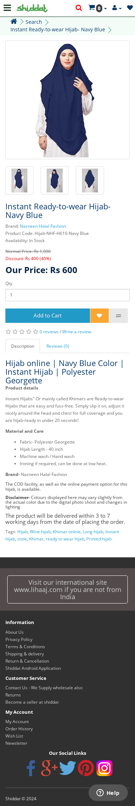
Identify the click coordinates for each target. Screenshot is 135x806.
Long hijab (93, 532)
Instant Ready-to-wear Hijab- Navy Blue (57, 29)
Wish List (14, 736)
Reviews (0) (57, 346)
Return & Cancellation (27, 661)
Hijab (22, 532)
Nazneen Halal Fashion (43, 226)
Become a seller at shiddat (32, 702)
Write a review (76, 332)
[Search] (79, 8)
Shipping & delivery (24, 654)
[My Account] (117, 8)
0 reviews (49, 332)
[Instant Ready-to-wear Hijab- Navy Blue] (67, 99)
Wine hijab (40, 532)
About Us (14, 632)
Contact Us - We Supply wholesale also (43, 688)
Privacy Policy (18, 639)
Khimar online (67, 532)
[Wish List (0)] (130, 8)
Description (22, 346)
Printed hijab (99, 539)
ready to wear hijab (65, 539)
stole (22, 539)
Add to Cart (47, 315)
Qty (8, 283)
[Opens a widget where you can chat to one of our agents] (108, 793)
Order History (19, 729)
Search (34, 21)
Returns (13, 695)
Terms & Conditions (25, 647)
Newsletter (16, 743)
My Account (17, 721)
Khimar (36, 539)
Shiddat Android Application (33, 668)
